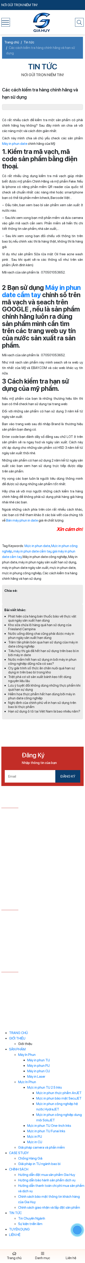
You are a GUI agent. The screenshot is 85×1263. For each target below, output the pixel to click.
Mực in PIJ (34, 1137)
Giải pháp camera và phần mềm (41, 1147)
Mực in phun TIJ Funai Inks (46, 1131)
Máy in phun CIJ (38, 1071)
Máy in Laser (36, 1077)
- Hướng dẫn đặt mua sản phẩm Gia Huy (31, 917)
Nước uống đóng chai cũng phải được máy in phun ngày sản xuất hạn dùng (41, 636)
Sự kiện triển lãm (30, 1224)
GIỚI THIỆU (17, 1038)
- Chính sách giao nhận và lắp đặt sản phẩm (33, 954)
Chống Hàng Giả (30, 1158)
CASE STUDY (19, 1153)
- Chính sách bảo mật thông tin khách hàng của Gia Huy (39, 945)
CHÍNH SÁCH (18, 1169)
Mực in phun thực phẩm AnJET (59, 1093)
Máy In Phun (27, 1055)
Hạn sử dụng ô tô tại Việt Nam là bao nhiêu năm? (44, 711)
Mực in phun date (37, 546)
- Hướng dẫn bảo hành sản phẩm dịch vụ (31, 924)
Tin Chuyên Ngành (31, 1218)
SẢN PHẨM (17, 1049)
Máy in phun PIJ (38, 1066)
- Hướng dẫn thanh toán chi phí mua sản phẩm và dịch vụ (41, 933)
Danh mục (42, 1258)
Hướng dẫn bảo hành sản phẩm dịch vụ (46, 1180)
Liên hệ (71, 1258)
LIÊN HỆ (14, 1235)
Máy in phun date (14, 144)
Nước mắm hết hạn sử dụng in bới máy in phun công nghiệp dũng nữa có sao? (42, 662)
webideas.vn (52, 1001)
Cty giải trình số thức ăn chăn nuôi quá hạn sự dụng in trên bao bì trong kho (41, 670)
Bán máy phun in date (22, 520)
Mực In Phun (27, 1082)
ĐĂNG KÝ (67, 776)
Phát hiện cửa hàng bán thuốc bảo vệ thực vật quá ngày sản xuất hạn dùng (42, 618)
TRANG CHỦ (18, 1033)
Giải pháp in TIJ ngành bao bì (39, 1164)
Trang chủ (14, 1258)
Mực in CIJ (34, 1142)
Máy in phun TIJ (38, 1060)
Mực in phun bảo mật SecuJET (59, 1098)
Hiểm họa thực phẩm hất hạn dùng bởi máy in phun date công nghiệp (41, 696)
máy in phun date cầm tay (32, 551)
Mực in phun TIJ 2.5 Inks (44, 1087)
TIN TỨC (15, 1213)
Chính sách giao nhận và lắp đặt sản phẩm (49, 1207)
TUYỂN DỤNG (19, 1229)
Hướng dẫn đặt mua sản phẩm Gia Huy (46, 1175)
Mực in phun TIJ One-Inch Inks (49, 1126)
